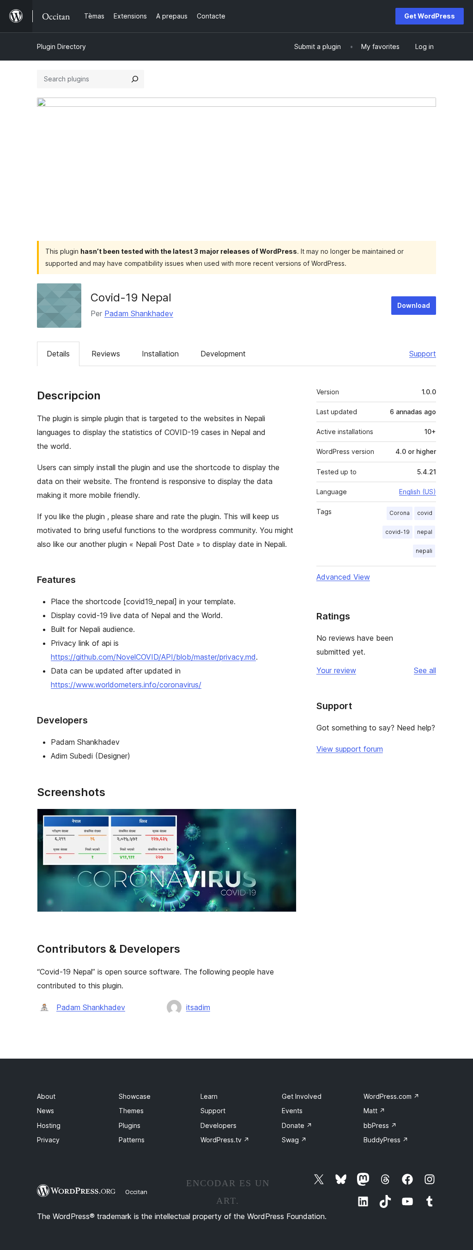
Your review (336, 670)
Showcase (135, 1096)
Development (223, 353)
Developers (218, 1125)
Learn (209, 1096)
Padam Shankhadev (138, 313)
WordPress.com (391, 1096)
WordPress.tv (224, 1140)
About (46, 1096)
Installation (160, 353)
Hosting (49, 1125)
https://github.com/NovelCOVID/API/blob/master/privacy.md (153, 657)
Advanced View (343, 577)
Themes (131, 1111)
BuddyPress (386, 1140)
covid (424, 512)
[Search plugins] (135, 79)
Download (413, 305)
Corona (399, 512)
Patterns (132, 1140)
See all (425, 670)
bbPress (380, 1125)
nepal (424, 531)
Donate (297, 1125)
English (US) (417, 492)
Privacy (48, 1140)
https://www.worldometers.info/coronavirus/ (126, 684)
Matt (374, 1111)
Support (422, 353)
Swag (294, 1140)
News (45, 1111)
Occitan (136, 1191)
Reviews (105, 353)
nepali (424, 550)
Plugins (129, 1125)
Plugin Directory (61, 46)
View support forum (349, 749)
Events (292, 1111)
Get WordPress (429, 16)
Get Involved (301, 1096)
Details (58, 353)
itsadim (198, 1007)
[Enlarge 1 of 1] (284, 821)
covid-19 (397, 531)
